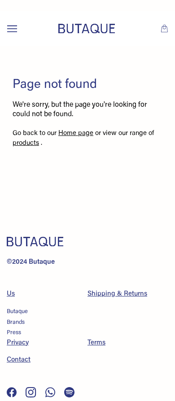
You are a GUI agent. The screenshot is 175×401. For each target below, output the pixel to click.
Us (11, 294)
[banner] (86, 28)
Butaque (17, 311)
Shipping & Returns (117, 294)
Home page (75, 133)
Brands (16, 322)
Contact (19, 360)
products (26, 143)
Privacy (18, 343)
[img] (12, 392)
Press (14, 333)
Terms (96, 343)
